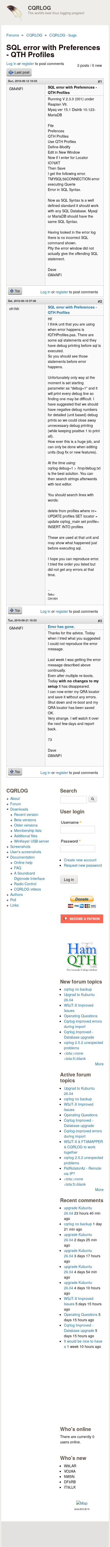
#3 (100, 620)
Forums (12, 35)
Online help (23, 862)
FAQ (17, 867)
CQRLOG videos (27, 889)
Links (14, 905)
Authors (16, 894)
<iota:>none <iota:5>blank (75, 1056)
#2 (100, 301)
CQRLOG (39, 7)
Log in (11, 63)
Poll (13, 899)
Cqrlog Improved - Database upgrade (79, 1034)
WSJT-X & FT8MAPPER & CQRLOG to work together (83, 1147)
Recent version (26, 814)
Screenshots (20, 846)
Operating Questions (80, 1015)
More (99, 1063)
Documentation (22, 857)
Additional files (25, 835)
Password (71, 841)
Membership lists (27, 830)
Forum (15, 803)
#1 (100, 81)
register (28, 63)
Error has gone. (61, 626)
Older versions (26, 825)
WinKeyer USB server (31, 841)
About (15, 798)
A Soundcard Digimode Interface (29, 876)
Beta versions (25, 819)
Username (71, 822)
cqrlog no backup (78, 989)
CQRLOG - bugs (62, 35)
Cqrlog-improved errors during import (83, 1024)
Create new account (80, 859)
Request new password (83, 865)
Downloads (19, 809)
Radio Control (25, 883)
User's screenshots (25, 851)
